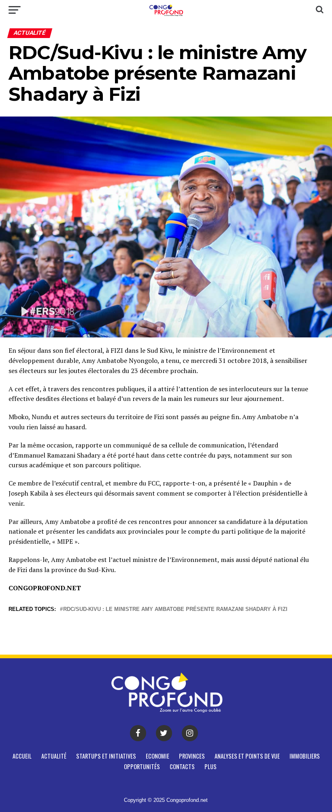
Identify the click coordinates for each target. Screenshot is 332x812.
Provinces (192, 756)
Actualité (53, 756)
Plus (210, 766)
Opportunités (142, 766)
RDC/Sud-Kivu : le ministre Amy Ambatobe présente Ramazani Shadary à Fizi (175, 609)
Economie (157, 756)
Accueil (22, 756)
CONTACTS (182, 766)
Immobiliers (304, 756)
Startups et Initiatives (106, 756)
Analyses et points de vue (247, 756)
